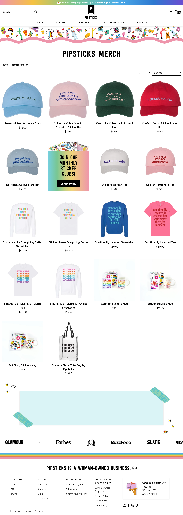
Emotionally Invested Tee (160, 242)
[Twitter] (132, 505)
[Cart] (177, 12)
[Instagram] (124, 505)
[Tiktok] (137, 505)
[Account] (171, 12)
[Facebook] (128, 505)
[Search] (36, 12)
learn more (68, 183)
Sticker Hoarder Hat (114, 184)
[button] (39, 22)
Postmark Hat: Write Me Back (23, 123)
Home (5, 64)
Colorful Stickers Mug (114, 303)
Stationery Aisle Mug (160, 303)
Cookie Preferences (34, 511)
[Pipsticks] (91, 12)
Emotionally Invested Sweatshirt (114, 242)
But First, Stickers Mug (23, 365)
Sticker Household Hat (160, 184)
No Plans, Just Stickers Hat (22, 184)
